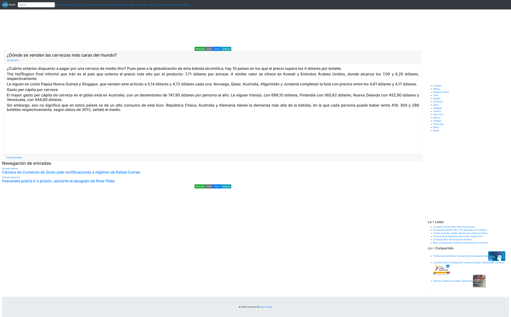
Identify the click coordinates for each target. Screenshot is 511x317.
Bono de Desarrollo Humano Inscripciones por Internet (460, 242)
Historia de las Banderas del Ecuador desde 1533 (458, 236)
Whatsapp (200, 49)
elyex (12, 4)
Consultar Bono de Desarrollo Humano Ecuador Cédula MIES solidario (468, 262)
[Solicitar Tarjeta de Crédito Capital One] (479, 281)
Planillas (153, 4)
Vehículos (106, 4)
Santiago (437, 108)
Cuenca (437, 111)
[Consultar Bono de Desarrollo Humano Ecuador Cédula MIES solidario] (441, 269)
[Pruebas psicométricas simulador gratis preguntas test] (496, 256)
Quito (436, 104)
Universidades (93, 4)
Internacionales (14, 157)
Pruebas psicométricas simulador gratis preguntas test (460, 256)
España (436, 98)
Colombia (438, 101)
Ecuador (80, 4)
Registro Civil (68, 4)
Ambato (437, 120)
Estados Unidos (441, 92)
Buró (57, 4)
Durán (436, 130)
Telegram (226, 49)
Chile (435, 95)
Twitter (217, 49)
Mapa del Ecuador (138, 4)
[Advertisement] (80, 28)
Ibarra (436, 127)
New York (438, 114)
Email (209, 49)
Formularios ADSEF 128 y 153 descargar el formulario (460, 230)
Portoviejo (438, 124)
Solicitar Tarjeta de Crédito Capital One (453, 281)
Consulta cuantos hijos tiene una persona (454, 226)
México (436, 89)
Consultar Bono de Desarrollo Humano (452, 239)
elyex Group (266, 307)
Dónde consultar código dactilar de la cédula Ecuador (460, 233)
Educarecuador (120, 4)
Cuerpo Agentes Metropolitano (173, 4)
